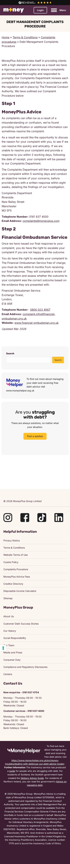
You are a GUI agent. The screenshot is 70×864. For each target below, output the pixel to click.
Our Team (8, 645)
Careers (7, 674)
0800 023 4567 (40, 309)
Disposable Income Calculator (19, 590)
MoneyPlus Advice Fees (16, 576)
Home (5, 37)
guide (12, 771)
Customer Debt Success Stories (21, 623)
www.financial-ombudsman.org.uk (36, 322)
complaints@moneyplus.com (41, 221)
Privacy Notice (11, 540)
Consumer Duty (12, 659)
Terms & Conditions (25, 37)
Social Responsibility (14, 637)
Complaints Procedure (15, 569)
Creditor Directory (13, 583)
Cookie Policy (10, 562)
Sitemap (8, 598)
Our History (9, 630)
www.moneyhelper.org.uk (20, 390)
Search (10, 353)
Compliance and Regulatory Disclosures (25, 666)
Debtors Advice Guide (32, 778)
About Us (8, 616)
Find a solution (35, 436)
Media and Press (12, 652)
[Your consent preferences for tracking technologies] (3, 648)
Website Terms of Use (15, 554)
